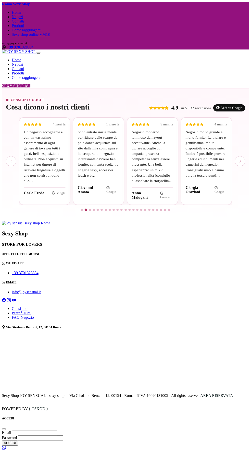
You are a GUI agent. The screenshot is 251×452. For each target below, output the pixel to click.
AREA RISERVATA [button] (216, 395)
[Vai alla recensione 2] (86, 210)
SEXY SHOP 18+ (16, 86)
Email (7, 432)
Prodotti (18, 26)
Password (9, 438)
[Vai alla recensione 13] (129, 210)
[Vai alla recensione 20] (157, 210)
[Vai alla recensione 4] (94, 210)
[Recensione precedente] (11, 161)
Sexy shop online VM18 (31, 34)
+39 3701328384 (20, 47)
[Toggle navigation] (38, 53)
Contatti (18, 21)
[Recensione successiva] (240, 161)
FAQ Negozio (23, 317)
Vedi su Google (231, 108)
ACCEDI (10, 443)
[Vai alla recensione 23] (169, 210)
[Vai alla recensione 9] (114, 210)
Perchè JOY (21, 313)
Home (16, 12)
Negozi (17, 17)
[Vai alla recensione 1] (82, 210)
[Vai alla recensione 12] (126, 210)
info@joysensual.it (26, 292)
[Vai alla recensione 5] (98, 210)
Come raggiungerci (26, 30)
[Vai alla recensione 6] (101, 210)
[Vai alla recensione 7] (106, 210)
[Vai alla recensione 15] (137, 210)
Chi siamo (19, 308)
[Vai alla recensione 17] (145, 210)
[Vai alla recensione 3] (90, 210)
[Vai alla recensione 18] (149, 210)
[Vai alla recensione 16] (141, 210)
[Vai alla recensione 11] (121, 210)
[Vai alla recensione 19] (153, 210)
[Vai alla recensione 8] (110, 210)
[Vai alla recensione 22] (165, 210)
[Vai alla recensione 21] (161, 210)
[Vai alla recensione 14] (133, 210)
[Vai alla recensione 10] (117, 210)
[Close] (4, 429)
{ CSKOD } (38, 409)
